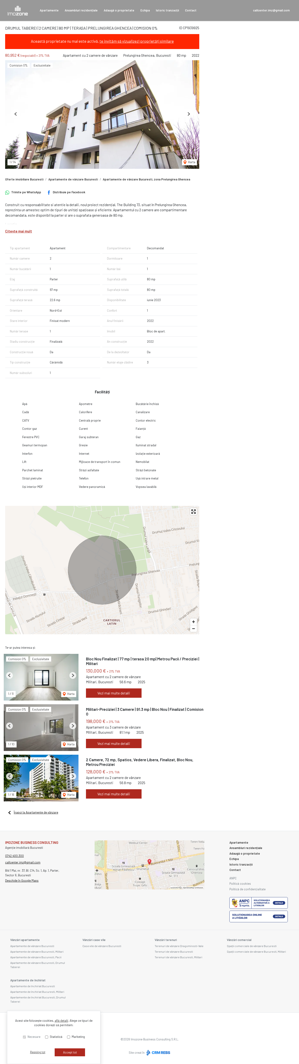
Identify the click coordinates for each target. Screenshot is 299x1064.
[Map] (102, 570)
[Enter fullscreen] (193, 511)
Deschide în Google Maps (22, 880)
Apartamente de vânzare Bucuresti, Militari (37, 951)
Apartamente (49, 10)
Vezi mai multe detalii (113, 693)
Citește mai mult (18, 231)
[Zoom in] (193, 621)
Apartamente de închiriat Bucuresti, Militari (37, 991)
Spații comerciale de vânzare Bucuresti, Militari (256, 951)
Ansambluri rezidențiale (81, 10)
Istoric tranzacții (167, 10)
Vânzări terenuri (166, 940)
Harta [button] (191, 162)
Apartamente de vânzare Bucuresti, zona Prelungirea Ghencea (146, 179)
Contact (190, 10)
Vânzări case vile (94, 940)
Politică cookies (240, 883)
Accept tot (70, 1052)
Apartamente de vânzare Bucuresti (73, 179)
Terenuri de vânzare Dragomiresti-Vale (179, 946)
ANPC (233, 878)
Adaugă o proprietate (119, 10)
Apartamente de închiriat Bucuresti (32, 986)
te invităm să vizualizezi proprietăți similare (137, 41)
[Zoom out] (193, 628)
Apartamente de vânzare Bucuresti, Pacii (35, 957)
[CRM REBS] (157, 1052)
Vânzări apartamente (25, 940)
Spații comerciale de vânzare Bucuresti (252, 946)
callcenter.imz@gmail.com (271, 10)
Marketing (78, 1037)
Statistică (56, 1037)
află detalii (61, 1020)
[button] (15, 113)
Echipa (145, 10)
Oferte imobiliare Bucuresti (24, 179)
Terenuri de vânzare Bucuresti (174, 951)
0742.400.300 (14, 856)
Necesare (34, 1037)
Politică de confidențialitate (247, 889)
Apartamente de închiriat (28, 980)
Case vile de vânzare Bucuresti (101, 946)
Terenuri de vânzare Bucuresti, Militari (178, 957)
